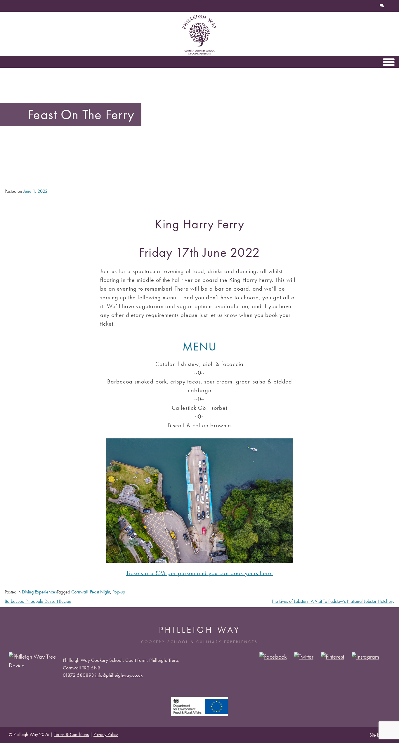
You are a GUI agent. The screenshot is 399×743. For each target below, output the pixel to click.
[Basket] (362, 6)
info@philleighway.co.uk (119, 675)
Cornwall (79, 592)
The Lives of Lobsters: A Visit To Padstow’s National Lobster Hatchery (333, 601)
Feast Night (100, 592)
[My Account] (372, 6)
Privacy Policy (105, 734)
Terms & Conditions (71, 734)
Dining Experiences (39, 592)
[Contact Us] (382, 6)
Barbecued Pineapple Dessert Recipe (38, 601)
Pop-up (118, 592)
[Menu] (389, 61)
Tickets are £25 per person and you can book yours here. (199, 573)
